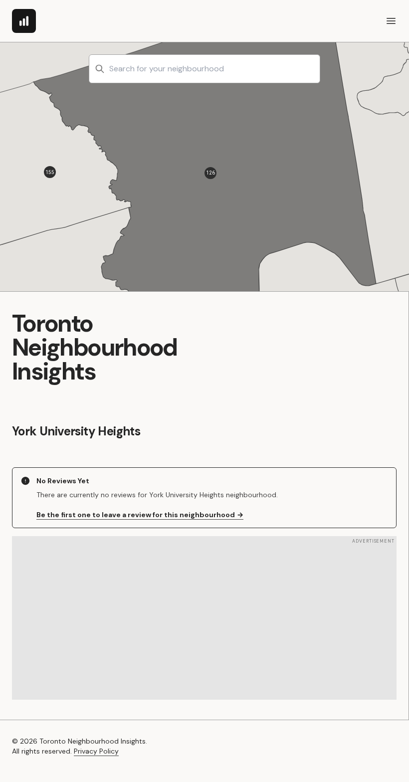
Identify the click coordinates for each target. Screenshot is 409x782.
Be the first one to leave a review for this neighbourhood (139, 514)
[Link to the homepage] (24, 21)
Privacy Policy (96, 751)
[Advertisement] (204, 618)
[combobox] (204, 68)
